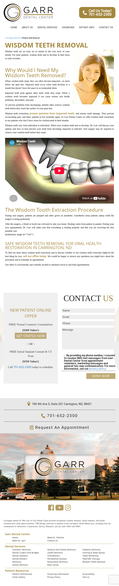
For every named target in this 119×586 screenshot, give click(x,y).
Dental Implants (20, 555)
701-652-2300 (22, 367)
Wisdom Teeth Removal (93, 561)
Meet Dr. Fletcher (55, 537)
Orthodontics (53, 555)
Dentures (16, 561)
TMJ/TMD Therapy (91, 558)
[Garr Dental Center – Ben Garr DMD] (28, 13)
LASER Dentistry (55, 552)
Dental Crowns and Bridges (25, 552)
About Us (27, 27)
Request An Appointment (62, 427)
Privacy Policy (53, 577)
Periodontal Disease (57, 558)
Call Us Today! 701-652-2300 (100, 13)
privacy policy (97, 368)
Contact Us (106, 27)
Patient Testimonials (22, 574)
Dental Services (47, 27)
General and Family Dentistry (61, 549)
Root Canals (53, 564)
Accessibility (88, 574)
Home (14, 27)
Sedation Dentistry (91, 549)
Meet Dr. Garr (19, 540)
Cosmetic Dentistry (21, 549)
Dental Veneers (19, 558)
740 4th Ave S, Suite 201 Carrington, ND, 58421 (62, 404)
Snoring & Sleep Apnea (93, 552)
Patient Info (86, 27)
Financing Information (58, 574)
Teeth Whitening (90, 555)
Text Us (85, 577)
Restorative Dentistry (57, 561)
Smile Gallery (18, 577)
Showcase (68, 27)
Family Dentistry (20, 564)
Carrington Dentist (12, 38)
